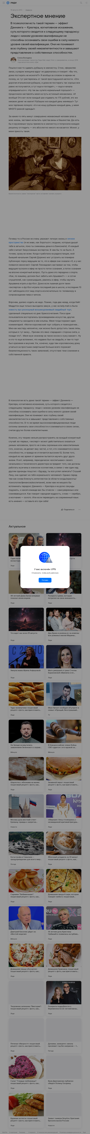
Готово (45, 580)
